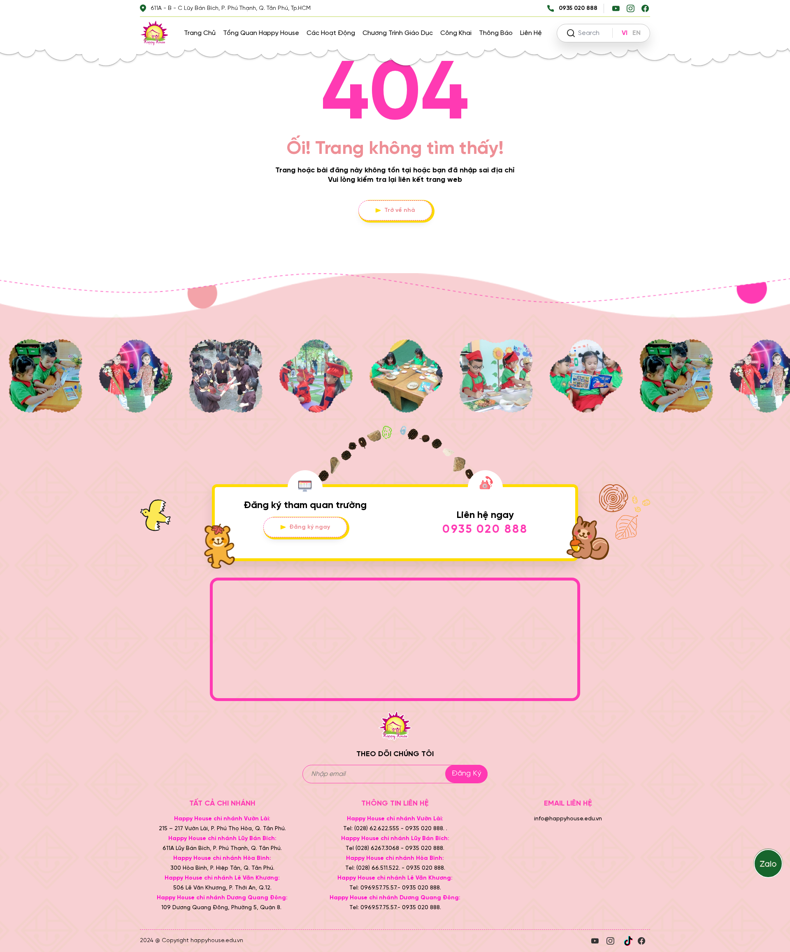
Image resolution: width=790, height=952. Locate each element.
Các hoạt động (331, 33)
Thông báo (496, 33)
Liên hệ (531, 33)
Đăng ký (466, 774)
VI (624, 33)
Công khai (456, 33)
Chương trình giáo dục (397, 33)
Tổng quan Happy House (261, 33)
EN (636, 33)
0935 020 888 (485, 530)
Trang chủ (200, 33)
